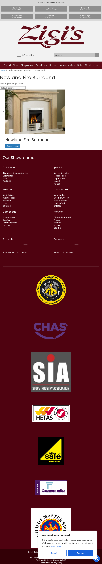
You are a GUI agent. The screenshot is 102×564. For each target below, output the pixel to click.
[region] (67, 545)
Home (3, 70)
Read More (56, 546)
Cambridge (9, 211)
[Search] (97, 55)
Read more (13, 146)
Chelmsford (61, 189)
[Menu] (25, 246)
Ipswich (58, 167)
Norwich (58, 211)
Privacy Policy (56, 563)
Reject (54, 553)
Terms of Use (45, 563)
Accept (80, 553)
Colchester (9, 167)
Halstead (8, 189)
